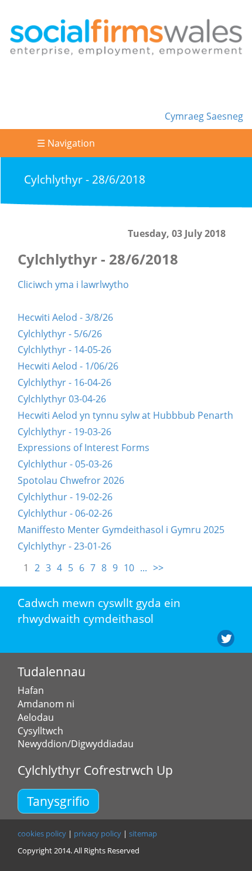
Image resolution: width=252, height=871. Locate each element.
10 (129, 567)
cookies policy (42, 833)
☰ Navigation (66, 143)
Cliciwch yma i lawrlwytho (73, 284)
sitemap (143, 833)
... (143, 567)
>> (158, 567)
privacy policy (97, 833)
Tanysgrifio (58, 800)
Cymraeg (185, 116)
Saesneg (224, 116)
